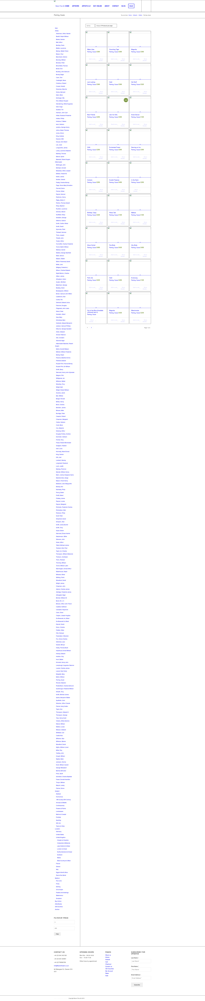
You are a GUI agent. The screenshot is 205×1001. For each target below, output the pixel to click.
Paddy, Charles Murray (62, 182)
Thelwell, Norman (61, 232)
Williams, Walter (60, 381)
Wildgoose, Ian (60, 378)
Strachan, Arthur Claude (63, 703)
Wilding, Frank (60, 577)
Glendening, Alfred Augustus (64, 104)
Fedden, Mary (60, 630)
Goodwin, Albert (60, 314)
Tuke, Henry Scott (61, 718)
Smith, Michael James (62, 694)
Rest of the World (61, 875)
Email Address (136, 975)
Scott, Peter (59, 516)
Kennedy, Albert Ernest (62, 451)
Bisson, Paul (59, 54)
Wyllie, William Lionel (62, 747)
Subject (57, 791)
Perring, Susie (60, 680)
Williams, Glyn (60, 738)
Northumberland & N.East (64, 852)
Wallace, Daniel (60, 250)
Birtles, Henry (60, 402)
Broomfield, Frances (62, 66)
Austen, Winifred (61, 282)
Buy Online (58, 901)
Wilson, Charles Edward (63, 270)
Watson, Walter (60, 258)
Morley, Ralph (60, 355)
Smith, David (59, 226)
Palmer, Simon (60, 788)
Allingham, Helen (61, 279)
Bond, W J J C (60, 601)
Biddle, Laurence (61, 48)
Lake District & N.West (63, 846)
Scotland (59, 855)
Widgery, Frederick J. (62, 267)
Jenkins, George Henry (62, 127)
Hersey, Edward (60, 653)
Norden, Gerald (60, 179)
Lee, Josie (59, 145)
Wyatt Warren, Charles (62, 273)
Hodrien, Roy (60, 656)
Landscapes (59, 811)
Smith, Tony (59, 527)
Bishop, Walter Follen (62, 51)
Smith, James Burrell (62, 525)
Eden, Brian (59, 95)
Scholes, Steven (60, 212)
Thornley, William (61, 563)
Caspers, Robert (61, 416)
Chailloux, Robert (61, 83)
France (58, 863)
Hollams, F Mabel (61, 121)
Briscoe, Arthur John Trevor (64, 604)
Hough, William (60, 756)
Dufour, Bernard (60, 92)
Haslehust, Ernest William (63, 650)
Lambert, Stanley (61, 460)
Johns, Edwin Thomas (62, 130)
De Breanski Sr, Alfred (62, 621)
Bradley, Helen (60, 288)
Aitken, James (60, 276)
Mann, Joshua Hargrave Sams (65, 475)
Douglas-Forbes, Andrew (63, 434)
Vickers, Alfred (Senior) (62, 721)
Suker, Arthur (60, 542)
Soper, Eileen (60, 530)
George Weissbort (61, 768)
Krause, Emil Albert (61, 142)
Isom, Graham (60, 124)
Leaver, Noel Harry (61, 671)
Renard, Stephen (61, 683)
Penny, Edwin (60, 492)
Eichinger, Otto (60, 98)
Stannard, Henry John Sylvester (65, 372)
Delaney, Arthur (60, 431)
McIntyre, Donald (61, 168)
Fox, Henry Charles (61, 639)
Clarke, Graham (60, 422)
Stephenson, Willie (61, 536)
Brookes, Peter (60, 63)
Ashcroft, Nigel (60, 340)
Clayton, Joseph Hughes (63, 615)
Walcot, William (60, 724)
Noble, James (60, 176)
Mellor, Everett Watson (62, 349)
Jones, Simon (60, 133)
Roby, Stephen (60, 206)
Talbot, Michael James (62, 545)
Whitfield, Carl (60, 732)
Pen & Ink (59, 881)
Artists (57, 31)
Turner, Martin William (62, 247)
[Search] (138, 6)
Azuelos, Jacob (60, 393)
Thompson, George (61, 715)
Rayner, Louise (60, 501)
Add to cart (92, 59)
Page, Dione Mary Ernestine (64, 185)
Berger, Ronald (60, 399)
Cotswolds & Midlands (63, 843)
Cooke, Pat (59, 299)
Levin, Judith (59, 466)
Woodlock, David (61, 580)
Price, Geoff (59, 773)
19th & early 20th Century (63, 799)
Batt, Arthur (59, 42)
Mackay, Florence (61, 469)
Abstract (58, 794)
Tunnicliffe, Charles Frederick (64, 244)
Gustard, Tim (59, 109)
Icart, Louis (59, 448)
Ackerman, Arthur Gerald (63, 33)
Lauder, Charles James (63, 668)
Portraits (58, 817)
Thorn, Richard (60, 560)
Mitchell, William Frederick (63, 352)
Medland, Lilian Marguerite (64, 483)
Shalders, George (61, 217)
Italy (57, 869)
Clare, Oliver (59, 612)
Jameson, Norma (61, 762)
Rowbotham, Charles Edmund (65, 686)
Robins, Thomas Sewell (63, 203)
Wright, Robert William (62, 390)
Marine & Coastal (61, 814)
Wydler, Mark (60, 759)
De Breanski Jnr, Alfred (62, 618)
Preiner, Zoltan (60, 191)
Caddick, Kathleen (61, 607)
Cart (106, 962)
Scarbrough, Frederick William (65, 688)
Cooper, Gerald (60, 86)
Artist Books (58, 904)
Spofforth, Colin (60, 700)
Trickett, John (60, 238)
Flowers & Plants (61, 808)
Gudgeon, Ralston (61, 445)
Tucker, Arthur (60, 241)
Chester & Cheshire (63, 840)
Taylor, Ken (59, 709)
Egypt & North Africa (62, 872)
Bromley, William (61, 60)
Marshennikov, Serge (62, 478)
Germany (58, 831)
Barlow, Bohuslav (61, 771)
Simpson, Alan (60, 522)
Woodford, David (61, 744)
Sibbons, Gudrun (61, 220)
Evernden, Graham (61, 437)
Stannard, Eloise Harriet (63, 533)
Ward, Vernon (60, 255)
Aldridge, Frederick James (63, 592)
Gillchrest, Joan (60, 642)
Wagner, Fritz (60, 375)
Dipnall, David (60, 624)
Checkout (108, 964)
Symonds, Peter (60, 229)
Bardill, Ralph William (62, 36)
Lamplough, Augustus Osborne (65, 665)
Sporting (58, 820)
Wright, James (60, 583)
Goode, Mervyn (60, 645)
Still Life (58, 823)
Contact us (108, 966)
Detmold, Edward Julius (63, 302)
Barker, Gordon (60, 39)
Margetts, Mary (60, 674)
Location (57, 829)
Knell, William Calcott (62, 765)
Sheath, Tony (60, 691)
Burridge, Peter (60, 413)
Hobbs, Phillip (60, 118)
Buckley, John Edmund (62, 71)
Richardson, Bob (61, 510)
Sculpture (59, 898)
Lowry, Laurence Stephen (63, 150)
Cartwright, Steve (61, 80)
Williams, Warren (61, 741)
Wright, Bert (59, 387)
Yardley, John (60, 753)
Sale (56, 28)
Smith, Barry (59, 369)
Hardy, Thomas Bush (62, 648)
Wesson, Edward (61, 730)
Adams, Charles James (63, 589)
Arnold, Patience (61, 335)
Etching (58, 886)
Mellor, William (60, 677)
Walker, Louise (60, 727)
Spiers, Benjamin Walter (63, 697)
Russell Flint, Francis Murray (64, 363)
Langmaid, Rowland (62, 463)
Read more (114, 124)
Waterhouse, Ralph (61, 571)
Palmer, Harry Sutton (62, 706)
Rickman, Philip (60, 513)
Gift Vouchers (59, 906)
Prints (57, 884)
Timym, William (60, 782)
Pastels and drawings (62, 892)
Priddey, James (60, 498)
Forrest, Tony (60, 440)
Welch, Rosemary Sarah (63, 261)
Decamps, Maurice (61, 89)
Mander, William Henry (62, 472)
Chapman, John (60, 586)
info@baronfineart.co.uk (61, 966)
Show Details (101, 59)
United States (60, 834)
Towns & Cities (60, 826)
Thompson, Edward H (62, 712)
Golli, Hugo (59, 107)
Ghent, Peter (59, 311)
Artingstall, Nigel (61, 595)
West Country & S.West (63, 860)
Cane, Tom (59, 77)
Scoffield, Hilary (60, 214)
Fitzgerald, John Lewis (62, 308)
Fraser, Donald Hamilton (63, 779)
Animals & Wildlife (61, 802)
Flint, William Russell (62, 101)
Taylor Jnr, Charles (61, 551)
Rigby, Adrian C (60, 200)
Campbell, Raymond (62, 609)
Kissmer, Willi (60, 139)
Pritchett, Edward (61, 360)
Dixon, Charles (60, 627)
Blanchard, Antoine (61, 57)
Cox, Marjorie (60, 428)
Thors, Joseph (60, 235)
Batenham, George (61, 285)
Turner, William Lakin (62, 565)
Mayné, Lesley (60, 785)
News (107, 973)
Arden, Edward (60, 332)
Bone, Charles (60, 404)
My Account (109, 971)
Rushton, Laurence (61, 209)
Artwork (107, 959)
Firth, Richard (60, 633)
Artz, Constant (60, 338)
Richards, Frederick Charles (64, 507)
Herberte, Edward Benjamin (64, 323)
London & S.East (62, 849)
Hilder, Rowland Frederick (63, 115)
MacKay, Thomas (61, 153)
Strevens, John (60, 539)
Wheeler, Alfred (60, 574)
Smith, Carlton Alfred (62, 223)
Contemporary (60, 805)
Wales (59, 857)
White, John (59, 264)
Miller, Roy (59, 750)
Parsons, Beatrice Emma (63, 358)
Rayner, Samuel (60, 194)
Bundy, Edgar (60, 74)
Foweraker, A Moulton (62, 636)
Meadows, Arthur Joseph (63, 171)
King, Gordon (60, 454)
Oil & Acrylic (59, 889)
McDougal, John (61, 165)
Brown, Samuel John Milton (64, 294)
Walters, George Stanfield (63, 253)
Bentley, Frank (60, 45)
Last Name (135, 958)
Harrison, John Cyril (62, 112)
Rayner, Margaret (61, 504)
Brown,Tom (59, 68)
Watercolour (59, 895)
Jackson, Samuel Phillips (63, 326)
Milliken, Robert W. (61, 173)
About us (108, 955)
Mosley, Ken (59, 486)
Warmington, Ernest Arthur (63, 568)
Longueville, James (61, 148)
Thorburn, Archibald (62, 557)
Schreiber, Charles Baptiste (64, 776)
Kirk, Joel (58, 457)
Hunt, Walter (59, 659)
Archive (57, 909)
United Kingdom (60, 837)
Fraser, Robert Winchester (63, 442)
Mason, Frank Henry (62, 481)
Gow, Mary (59, 317)
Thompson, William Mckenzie (64, 554)
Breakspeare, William (62, 291)
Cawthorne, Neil (60, 296)
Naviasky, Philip (60, 489)
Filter (57, 934)
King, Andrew (60, 136)
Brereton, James (61, 407)
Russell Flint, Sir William (63, 366)
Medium (57, 878)
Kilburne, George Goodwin (64, 329)
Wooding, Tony (60, 384)
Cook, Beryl (59, 425)
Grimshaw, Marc (60, 320)
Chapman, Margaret (62, 419)
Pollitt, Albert (59, 495)
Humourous (59, 797)
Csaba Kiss (59, 735)
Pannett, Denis (60, 188)
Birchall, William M (61, 598)
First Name (135, 966)
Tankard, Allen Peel (61, 548)
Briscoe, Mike (60, 410)
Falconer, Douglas (61, 305)
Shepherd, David (61, 519)
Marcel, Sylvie (60, 156)
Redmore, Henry (61, 197)
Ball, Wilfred (59, 396)
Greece (58, 866)
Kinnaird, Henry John (62, 662)
